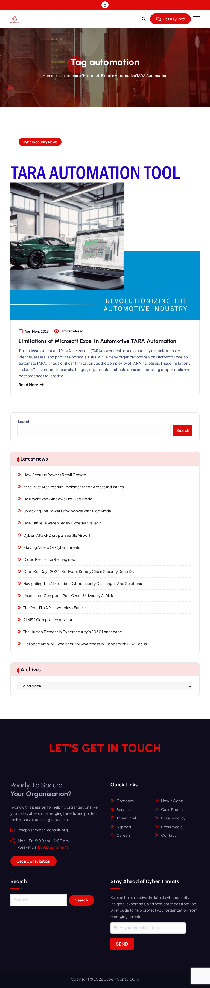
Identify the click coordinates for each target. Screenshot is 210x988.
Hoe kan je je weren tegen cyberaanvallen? (62, 523)
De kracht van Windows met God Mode (57, 498)
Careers (123, 835)
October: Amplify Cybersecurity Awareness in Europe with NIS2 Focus (85, 643)
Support (124, 826)
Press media (172, 826)
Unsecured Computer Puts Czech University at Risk (68, 595)
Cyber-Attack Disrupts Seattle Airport (56, 535)
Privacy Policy (173, 818)
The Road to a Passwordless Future (54, 607)
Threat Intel (126, 818)
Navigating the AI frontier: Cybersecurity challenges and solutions (82, 583)
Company (125, 800)
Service (123, 809)
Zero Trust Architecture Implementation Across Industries (73, 486)
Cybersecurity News (40, 142)
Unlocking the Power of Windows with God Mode (67, 511)
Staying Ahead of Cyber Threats (51, 547)
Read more (28, 384)
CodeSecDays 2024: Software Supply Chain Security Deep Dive (79, 571)
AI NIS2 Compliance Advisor (47, 619)
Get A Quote (173, 18)
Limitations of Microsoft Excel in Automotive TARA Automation (113, 75)
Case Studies (173, 809)
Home (48, 75)
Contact (168, 835)
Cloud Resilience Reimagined (49, 559)
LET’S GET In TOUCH (105, 748)
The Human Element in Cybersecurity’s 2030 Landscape (72, 631)
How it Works (172, 800)
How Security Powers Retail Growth (54, 474)
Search (24, 421)
